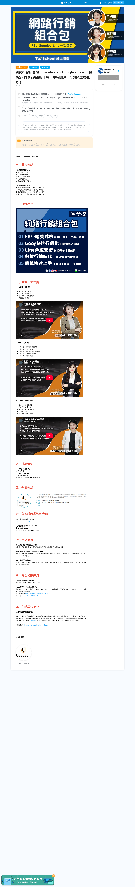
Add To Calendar (74, 94)
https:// (27, 625)
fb (48, 116)
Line (54, 116)
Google (40, 116)
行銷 (32, 116)
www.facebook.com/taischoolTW (36, 594)
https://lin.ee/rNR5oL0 (30, 596)
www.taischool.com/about (39, 625)
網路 (25, 116)
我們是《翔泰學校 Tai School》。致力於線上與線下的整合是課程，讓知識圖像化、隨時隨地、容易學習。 (55, 109)
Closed (108, 78)
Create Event (118, 3)
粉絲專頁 (34, 621)
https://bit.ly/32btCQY (23, 521)
